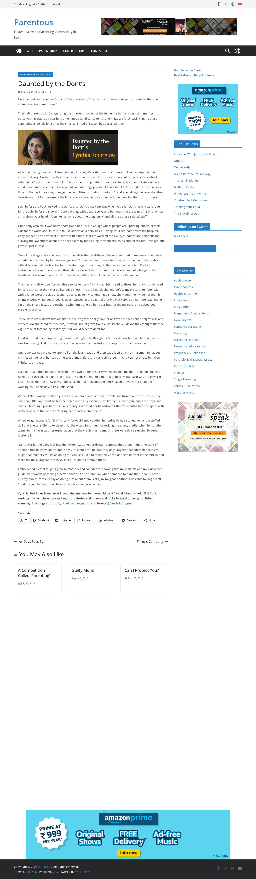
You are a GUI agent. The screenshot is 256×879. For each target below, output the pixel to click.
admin (48, 92)
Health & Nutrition (186, 293)
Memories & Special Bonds (192, 313)
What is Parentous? (42, 51)
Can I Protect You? (142, 570)
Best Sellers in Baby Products (194, 75)
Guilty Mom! (82, 570)
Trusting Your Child (187, 207)
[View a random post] (237, 51)
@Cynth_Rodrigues (120, 503)
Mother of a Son (184, 187)
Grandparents (183, 287)
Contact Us (99, 51)
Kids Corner (182, 307)
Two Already (182, 167)
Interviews (181, 300)
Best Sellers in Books (188, 70)
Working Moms (184, 392)
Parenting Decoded (187, 340)
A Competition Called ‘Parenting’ (34, 573)
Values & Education (187, 386)
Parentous (33, 22)
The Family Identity (186, 180)
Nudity (178, 161)
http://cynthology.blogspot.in (70, 503)
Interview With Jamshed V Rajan (195, 154)
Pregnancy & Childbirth (189, 353)
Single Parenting (185, 379)
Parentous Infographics (189, 346)
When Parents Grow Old (190, 194)
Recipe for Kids (184, 366)
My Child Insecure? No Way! (192, 174)
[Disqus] (91, 642)
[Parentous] (19, 51)
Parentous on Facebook (194, 248)
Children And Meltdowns (190, 200)
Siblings (179, 373)
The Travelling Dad (186, 213)
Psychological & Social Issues (35, 74)
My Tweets (181, 236)
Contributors (74, 51)
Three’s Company (150, 541)
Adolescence (182, 280)
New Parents (182, 320)
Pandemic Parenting (187, 326)
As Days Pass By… (32, 541)
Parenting (180, 333)
